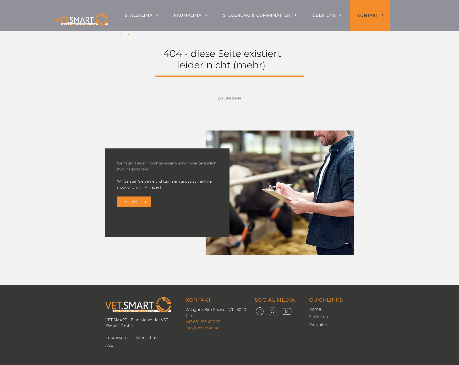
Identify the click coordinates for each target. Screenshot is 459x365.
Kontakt (367, 15)
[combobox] (122, 34)
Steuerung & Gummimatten (257, 15)
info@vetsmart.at (202, 328)
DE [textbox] (122, 34)
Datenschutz (146, 337)
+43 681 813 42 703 (203, 322)
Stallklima (138, 15)
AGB (109, 345)
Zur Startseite (229, 98)
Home (315, 309)
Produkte (318, 324)
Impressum (116, 337)
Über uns (324, 15)
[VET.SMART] (81, 19)
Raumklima (188, 15)
